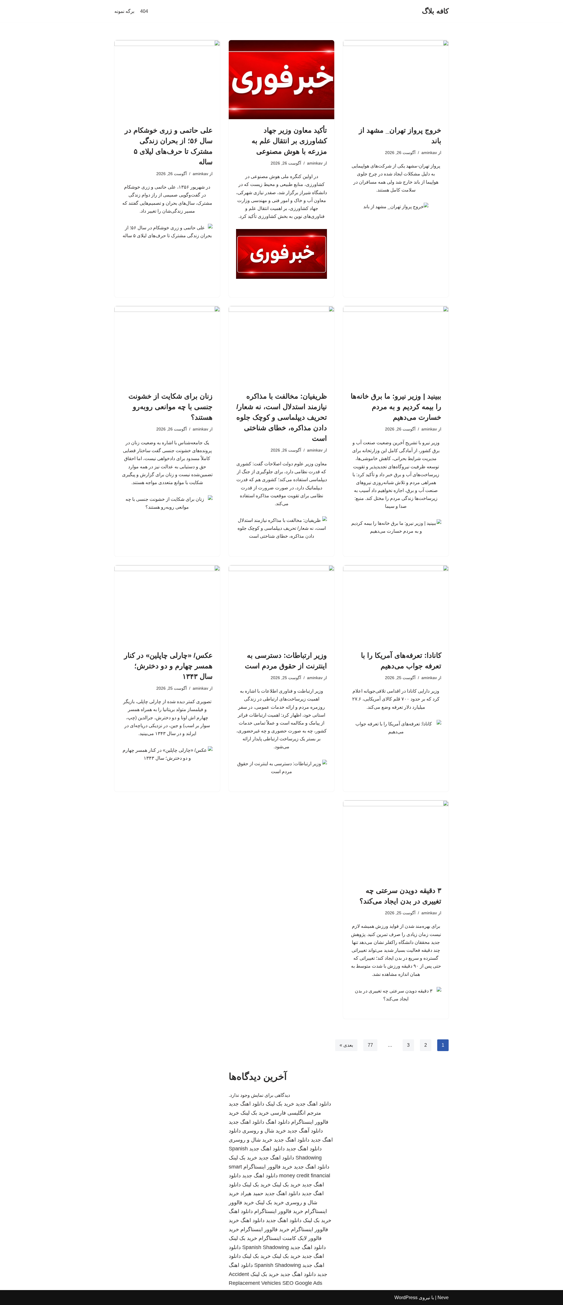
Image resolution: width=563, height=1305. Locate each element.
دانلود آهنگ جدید (305, 1131)
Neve (443, 1297)
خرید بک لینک (280, 1104)
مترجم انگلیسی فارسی (295, 1113)
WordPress (406, 1297)
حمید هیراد (251, 1193)
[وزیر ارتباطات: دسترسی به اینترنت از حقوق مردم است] (281, 604)
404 (144, 11)
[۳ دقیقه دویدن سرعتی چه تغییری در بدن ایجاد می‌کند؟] (396, 839)
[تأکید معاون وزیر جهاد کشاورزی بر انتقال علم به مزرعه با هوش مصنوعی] (281, 79)
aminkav (429, 152)
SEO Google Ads (302, 1283)
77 (370, 1045)
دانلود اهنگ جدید (313, 1104)
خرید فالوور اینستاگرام (267, 1167)
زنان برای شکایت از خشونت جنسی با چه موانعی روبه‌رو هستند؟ (170, 406)
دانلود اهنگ (278, 1122)
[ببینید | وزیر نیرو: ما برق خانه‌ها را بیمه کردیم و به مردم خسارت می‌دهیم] (396, 345)
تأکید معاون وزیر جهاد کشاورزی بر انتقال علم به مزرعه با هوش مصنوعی (289, 140)
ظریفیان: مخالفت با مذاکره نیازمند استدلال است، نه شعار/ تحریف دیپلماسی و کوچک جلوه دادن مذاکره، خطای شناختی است (281, 417)
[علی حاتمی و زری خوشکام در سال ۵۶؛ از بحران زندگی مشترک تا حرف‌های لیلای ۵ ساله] (167, 79)
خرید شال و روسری (264, 1131)
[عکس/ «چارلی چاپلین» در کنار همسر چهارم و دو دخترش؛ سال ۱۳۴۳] (167, 604)
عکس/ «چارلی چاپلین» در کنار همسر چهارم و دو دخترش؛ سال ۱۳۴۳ (168, 665)
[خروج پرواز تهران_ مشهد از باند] (396, 79)
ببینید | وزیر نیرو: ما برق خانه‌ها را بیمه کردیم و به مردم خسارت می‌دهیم (396, 406)
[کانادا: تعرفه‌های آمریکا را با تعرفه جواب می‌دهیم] (396, 604)
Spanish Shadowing (265, 1247)
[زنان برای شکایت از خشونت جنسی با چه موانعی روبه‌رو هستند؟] (167, 345)
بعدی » (346, 1045)
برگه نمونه (124, 11)
